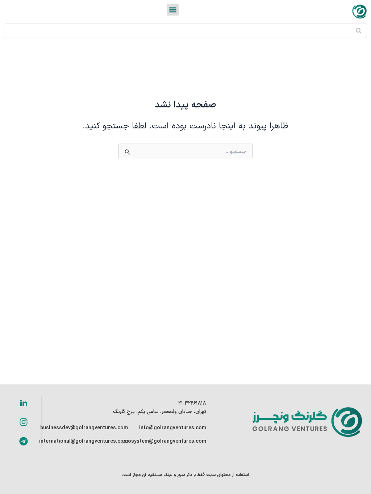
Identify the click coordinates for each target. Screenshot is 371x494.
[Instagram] (23, 421)
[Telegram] (23, 441)
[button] (173, 10)
